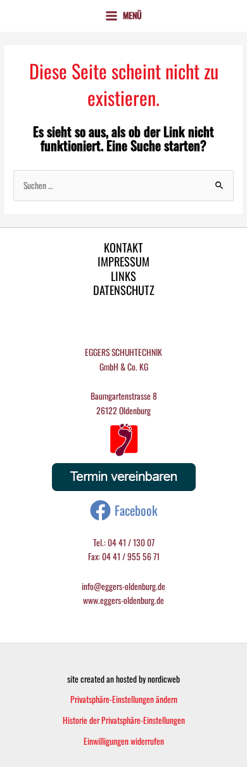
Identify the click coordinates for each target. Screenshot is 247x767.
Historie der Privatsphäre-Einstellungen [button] (124, 720)
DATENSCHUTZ (124, 290)
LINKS (123, 276)
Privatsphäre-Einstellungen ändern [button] (123, 699)
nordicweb (164, 678)
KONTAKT (123, 247)
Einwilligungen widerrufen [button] (124, 741)
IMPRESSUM (123, 261)
